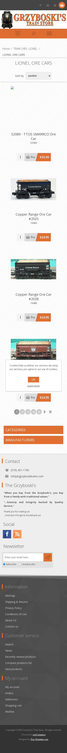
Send (48, 557)
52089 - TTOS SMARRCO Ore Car (33, 136)
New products (13, 669)
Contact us (11, 626)
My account (12, 687)
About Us (10, 620)
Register (40, 5)
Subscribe (11, 564)
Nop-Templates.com (39, 739)
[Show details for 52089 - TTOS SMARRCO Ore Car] (33, 109)
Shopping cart (13, 705)
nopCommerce (39, 734)
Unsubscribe (28, 564)
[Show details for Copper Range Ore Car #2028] (33, 269)
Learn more (33, 385)
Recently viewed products (20, 656)
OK (33, 379)
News (8, 650)
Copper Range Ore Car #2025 (34, 216)
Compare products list (18, 663)
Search (9, 644)
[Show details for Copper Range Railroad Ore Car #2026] (33, 349)
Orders (9, 693)
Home (6, 48)
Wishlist (9, 711)
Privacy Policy (13, 608)
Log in (47, 5)
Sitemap (10, 595)
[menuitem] (35, 596)
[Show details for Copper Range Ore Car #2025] (33, 189)
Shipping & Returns (16, 602)
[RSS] (17, 534)
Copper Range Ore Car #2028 (34, 296)
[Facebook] (7, 534)
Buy (33, 157)
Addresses (11, 699)
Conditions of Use (16, 614)
